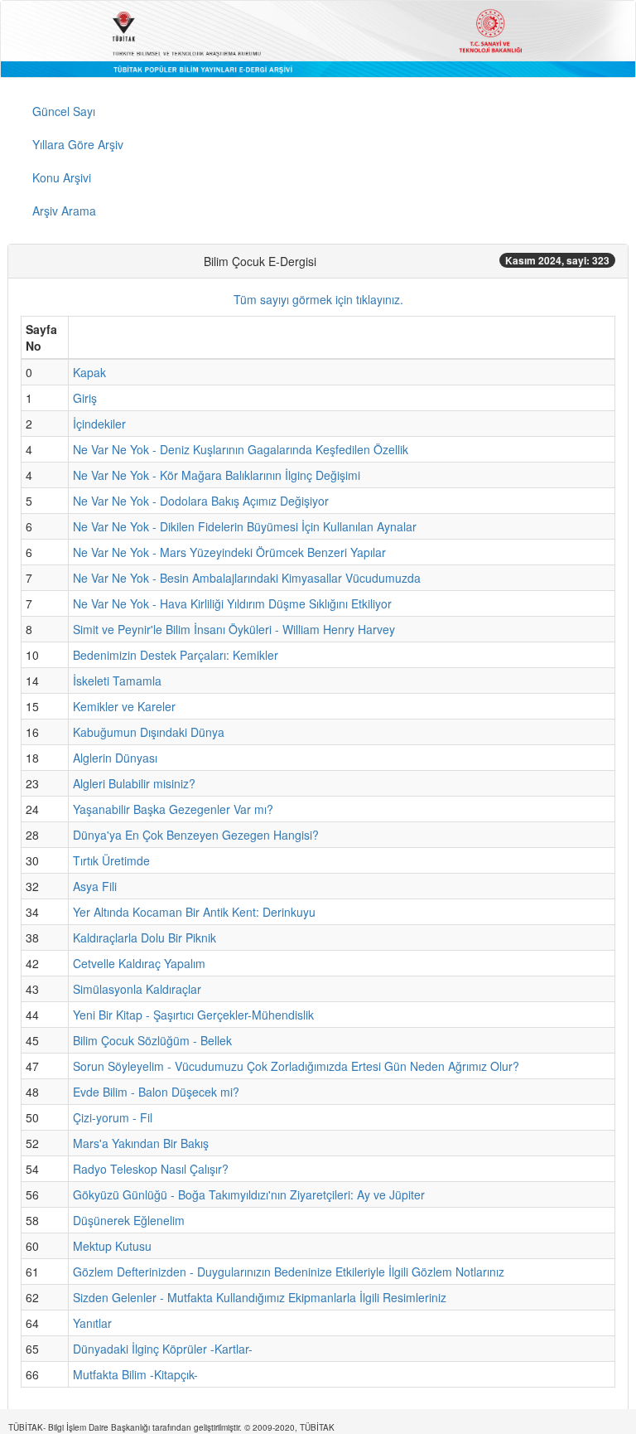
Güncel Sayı (63, 111)
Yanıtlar (92, 1323)
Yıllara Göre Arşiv (77, 144)
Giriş (85, 398)
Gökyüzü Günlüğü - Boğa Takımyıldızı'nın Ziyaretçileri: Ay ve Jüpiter (249, 1194)
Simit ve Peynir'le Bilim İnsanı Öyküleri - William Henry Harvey (234, 629)
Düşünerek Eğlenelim (129, 1220)
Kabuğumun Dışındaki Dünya (148, 732)
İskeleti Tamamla (117, 680)
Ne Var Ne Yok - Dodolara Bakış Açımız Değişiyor (201, 500)
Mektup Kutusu (112, 1246)
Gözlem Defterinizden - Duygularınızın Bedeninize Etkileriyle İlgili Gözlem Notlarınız (288, 1271)
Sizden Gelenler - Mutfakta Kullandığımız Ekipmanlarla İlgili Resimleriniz (259, 1297)
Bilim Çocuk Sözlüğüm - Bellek (152, 1040)
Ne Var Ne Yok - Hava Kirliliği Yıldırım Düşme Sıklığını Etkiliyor (232, 603)
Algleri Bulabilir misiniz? (134, 783)
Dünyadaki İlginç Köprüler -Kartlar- (163, 1348)
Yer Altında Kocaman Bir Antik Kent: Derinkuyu (194, 912)
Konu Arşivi (61, 177)
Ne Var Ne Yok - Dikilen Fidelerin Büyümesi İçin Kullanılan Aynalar (245, 526)
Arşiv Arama (64, 210)
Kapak (89, 372)
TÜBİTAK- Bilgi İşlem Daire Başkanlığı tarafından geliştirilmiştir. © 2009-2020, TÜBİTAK (171, 1427)
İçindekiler (99, 423)
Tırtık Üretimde (111, 860)
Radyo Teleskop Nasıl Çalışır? (151, 1168)
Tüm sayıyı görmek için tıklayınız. (318, 299)
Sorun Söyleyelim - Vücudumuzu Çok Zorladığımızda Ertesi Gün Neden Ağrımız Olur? (296, 1066)
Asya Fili (95, 886)
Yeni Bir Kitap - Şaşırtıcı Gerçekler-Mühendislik (193, 1014)
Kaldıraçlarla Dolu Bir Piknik (144, 937)
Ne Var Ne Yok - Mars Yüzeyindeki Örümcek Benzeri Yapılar (229, 552)
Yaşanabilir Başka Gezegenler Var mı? (173, 809)
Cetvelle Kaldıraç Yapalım (139, 963)
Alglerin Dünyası (115, 757)
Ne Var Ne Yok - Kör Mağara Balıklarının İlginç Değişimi (216, 475)
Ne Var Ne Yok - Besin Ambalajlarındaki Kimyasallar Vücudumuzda (247, 577)
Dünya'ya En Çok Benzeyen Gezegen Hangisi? (196, 834)
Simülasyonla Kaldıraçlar (137, 989)
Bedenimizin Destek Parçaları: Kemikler (175, 655)
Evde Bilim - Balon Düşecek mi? (156, 1091)
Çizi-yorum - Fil (112, 1117)
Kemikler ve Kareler (124, 706)
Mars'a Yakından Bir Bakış (141, 1143)
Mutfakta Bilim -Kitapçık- (135, 1374)
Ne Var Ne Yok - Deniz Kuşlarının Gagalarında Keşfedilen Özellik (240, 449)
